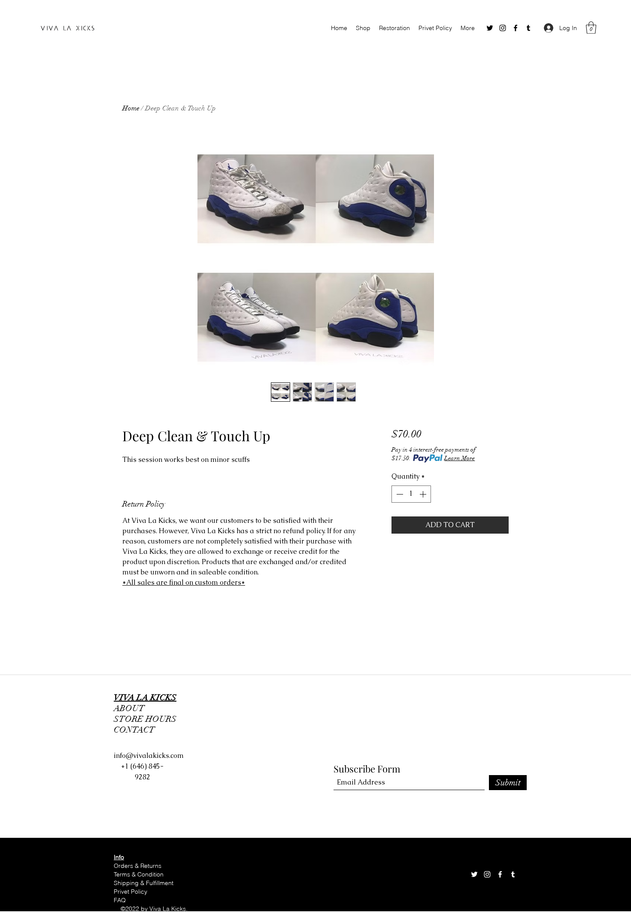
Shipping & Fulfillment (144, 883)
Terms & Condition (139, 874)
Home (131, 108)
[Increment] (424, 494)
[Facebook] (515, 28)
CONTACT (134, 729)
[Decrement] (399, 494)
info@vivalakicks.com (149, 755)
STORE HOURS (147, 719)
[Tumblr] (528, 28)
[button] (591, 27)
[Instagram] (502, 28)
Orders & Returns (137, 866)
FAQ (120, 900)
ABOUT (129, 708)
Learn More (459, 458)
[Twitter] (489, 28)
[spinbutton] (411, 494)
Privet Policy (130, 891)
